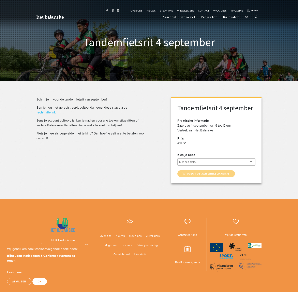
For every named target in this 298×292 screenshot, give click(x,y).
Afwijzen (19, 281)
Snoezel (188, 17)
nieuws (151, 10)
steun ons (166, 10)
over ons (137, 10)
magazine (237, 10)
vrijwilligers (185, 10)
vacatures (220, 10)
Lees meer (14, 272)
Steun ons (135, 236)
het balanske (50, 17)
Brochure (126, 245)
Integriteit (140, 254)
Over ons (105, 236)
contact (203, 10)
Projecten (209, 17)
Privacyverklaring (145, 245)
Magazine (111, 245)
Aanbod (169, 17)
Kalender (231, 17)
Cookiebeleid (122, 254)
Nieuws (120, 236)
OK (40, 281)
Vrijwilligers (153, 236)
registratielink (46, 112)
